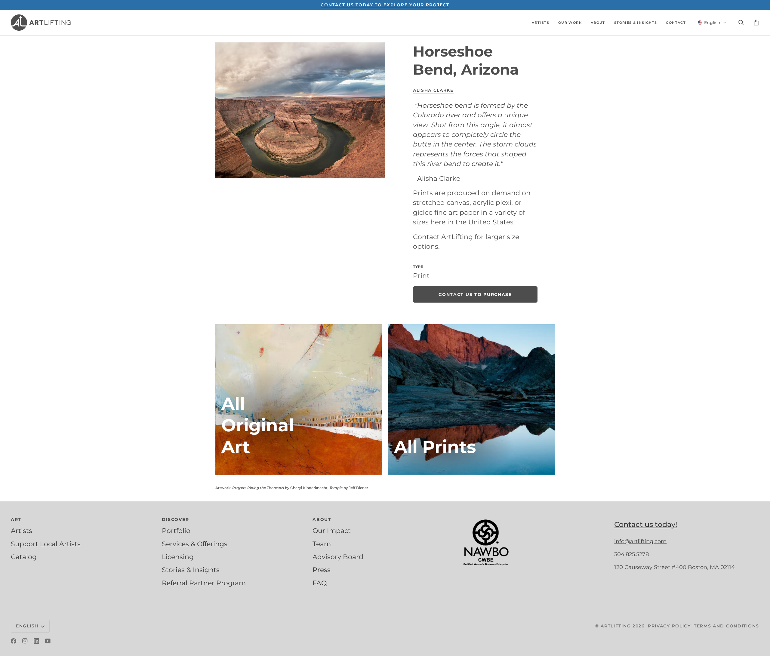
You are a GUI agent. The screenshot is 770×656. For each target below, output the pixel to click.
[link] (475, 294)
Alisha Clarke (433, 90)
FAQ (320, 583)
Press (322, 570)
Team (322, 544)
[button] (540, 22)
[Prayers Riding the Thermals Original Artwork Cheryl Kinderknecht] (298, 399)
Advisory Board (338, 557)
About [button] (322, 519)
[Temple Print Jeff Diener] (471, 399)
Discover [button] (175, 519)
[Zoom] (300, 110)
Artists (21, 530)
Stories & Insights (191, 570)
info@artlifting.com (640, 541)
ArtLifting (616, 626)
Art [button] (16, 519)
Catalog (24, 557)
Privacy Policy (669, 626)
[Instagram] (25, 641)
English (27, 626)
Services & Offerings (194, 544)
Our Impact (332, 530)
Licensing (178, 557)
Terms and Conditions (726, 626)
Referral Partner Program (204, 583)
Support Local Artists (46, 544)
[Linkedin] (36, 641)
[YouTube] (48, 641)
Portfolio (176, 530)
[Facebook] (13, 641)
